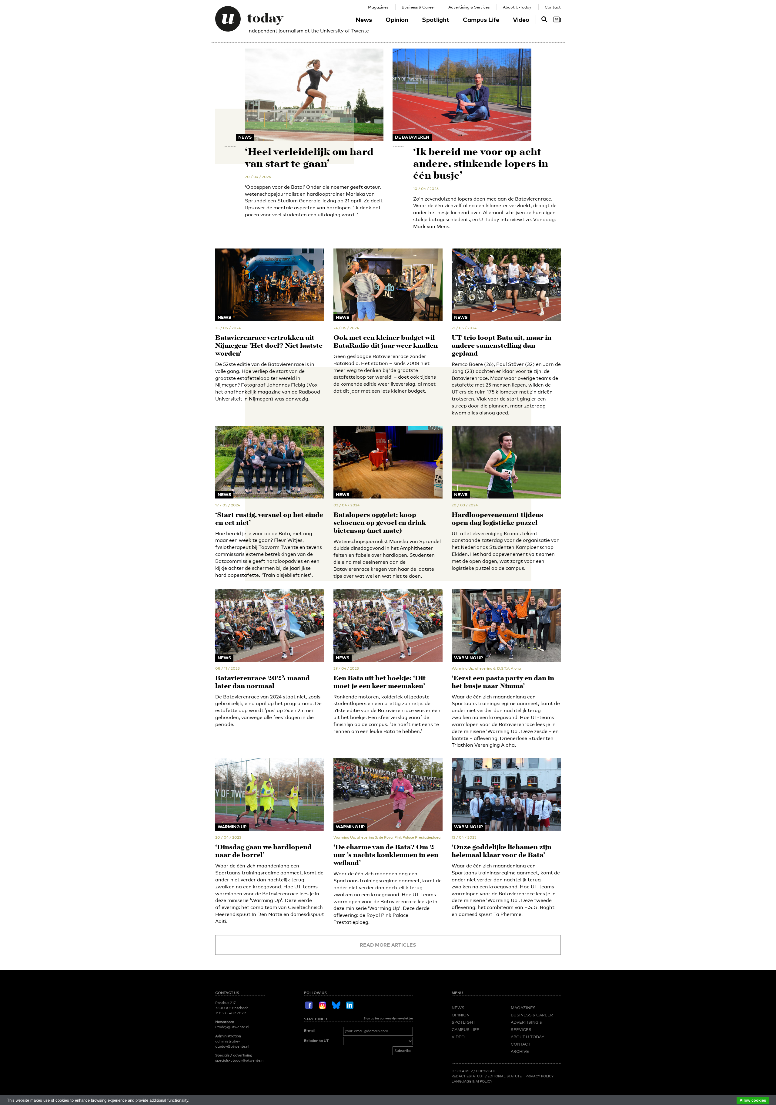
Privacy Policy (540, 1076)
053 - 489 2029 (232, 1013)
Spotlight (435, 19)
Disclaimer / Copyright (474, 1071)
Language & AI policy (472, 1081)
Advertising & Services (469, 7)
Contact (553, 7)
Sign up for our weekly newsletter (388, 1018)
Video (521, 19)
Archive (520, 1051)
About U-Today (517, 7)
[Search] (557, 19)
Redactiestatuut (468, 1076)
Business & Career (418, 7)
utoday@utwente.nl (232, 1027)
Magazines (378, 7)
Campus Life (481, 19)
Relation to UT (316, 1041)
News (364, 19)
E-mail (309, 1031)
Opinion (397, 19)
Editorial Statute (504, 1076)
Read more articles (388, 945)
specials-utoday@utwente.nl (239, 1060)
